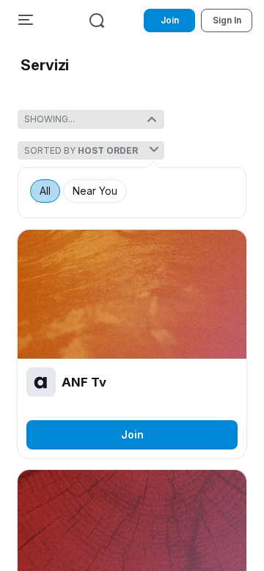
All (45, 191)
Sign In (227, 20)
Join (170, 20)
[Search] (97, 20)
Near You (95, 191)
